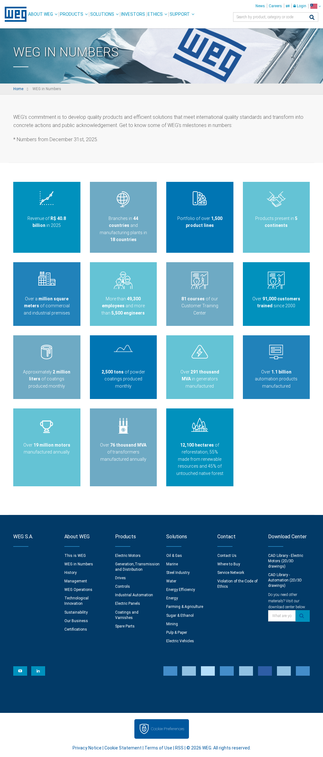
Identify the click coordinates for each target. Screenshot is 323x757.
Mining (172, 624)
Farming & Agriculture (184, 606)
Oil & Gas (174, 555)
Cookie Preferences (167, 728)
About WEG (40, 14)
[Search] (312, 17)
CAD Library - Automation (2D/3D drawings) (285, 580)
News (260, 6)
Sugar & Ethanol (180, 615)
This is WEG (75, 555)
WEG (13, 14)
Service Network (230, 572)
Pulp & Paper (176, 632)
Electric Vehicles (180, 641)
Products (71, 14)
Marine (172, 564)
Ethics (155, 14)
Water (171, 581)
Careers (275, 6)
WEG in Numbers (78, 564)
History (70, 572)
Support (180, 14)
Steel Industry (178, 572)
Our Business (76, 621)
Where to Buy (228, 564)
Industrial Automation (134, 595)
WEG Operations (78, 589)
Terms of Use (158, 747)
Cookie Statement (123, 747)
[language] (315, 6)
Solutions (102, 14)
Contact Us (227, 555)
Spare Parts (125, 626)
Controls (122, 586)
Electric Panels (127, 603)
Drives (120, 578)
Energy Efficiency (180, 589)
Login (301, 6)
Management (75, 581)
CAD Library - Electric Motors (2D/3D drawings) (285, 561)
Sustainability (76, 612)
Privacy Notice (87, 747)
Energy (172, 598)
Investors (133, 14)
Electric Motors (128, 555)
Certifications (75, 629)
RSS (179, 747)
